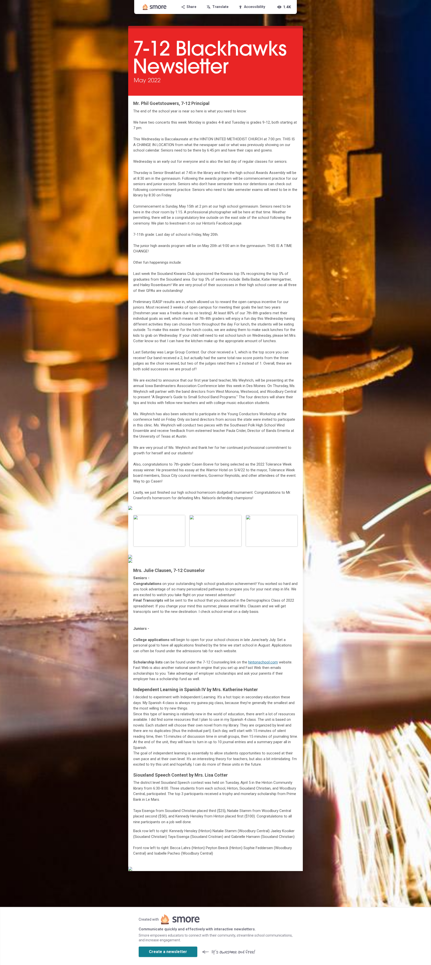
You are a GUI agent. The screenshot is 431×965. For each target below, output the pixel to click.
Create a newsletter (168, 951)
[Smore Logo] (154, 7)
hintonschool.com (263, 662)
